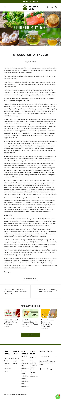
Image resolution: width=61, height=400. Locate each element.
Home (28, 50)
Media (15, 363)
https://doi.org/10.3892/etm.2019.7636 (34, 236)
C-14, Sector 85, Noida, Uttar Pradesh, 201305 (33, 365)
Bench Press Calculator (25, 373)
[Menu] (5, 7)
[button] (48, 7)
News (32, 50)
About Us (16, 358)
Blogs (14, 361)
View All (30, 335)
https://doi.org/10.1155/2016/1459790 (35, 247)
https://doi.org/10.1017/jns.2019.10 (15, 267)
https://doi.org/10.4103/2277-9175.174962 (35, 226)
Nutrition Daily (12, 394)
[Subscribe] (56, 356)
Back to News (31, 279)
